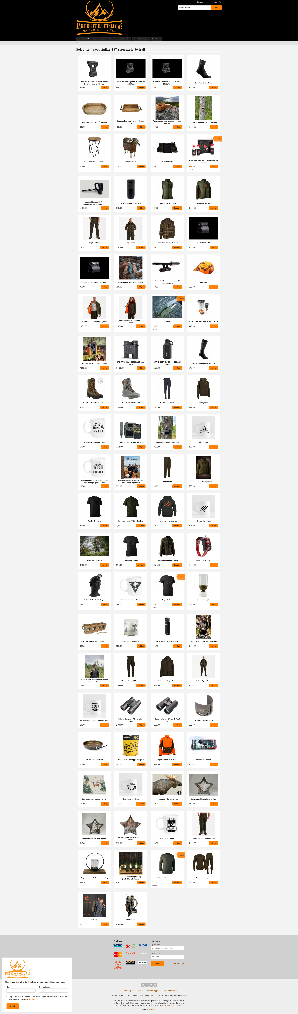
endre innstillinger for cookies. (172, 1005)
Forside (80, 39)
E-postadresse (156, 945)
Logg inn (146, 39)
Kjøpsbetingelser (136, 991)
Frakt (125, 991)
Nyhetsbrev (172, 991)
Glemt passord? (179, 963)
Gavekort (136, 39)
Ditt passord (155, 953)
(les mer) (32, 999)
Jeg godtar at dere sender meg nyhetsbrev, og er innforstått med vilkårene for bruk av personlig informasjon (37, 998)
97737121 (156, 996)
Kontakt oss (156, 39)
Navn (8, 987)
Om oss (99, 39)
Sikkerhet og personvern (156, 991)
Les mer (156, 1005)
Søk (216, 7)
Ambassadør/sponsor (112, 39)
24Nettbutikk (153, 1009)
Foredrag (126, 39)
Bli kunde (89, 39)
